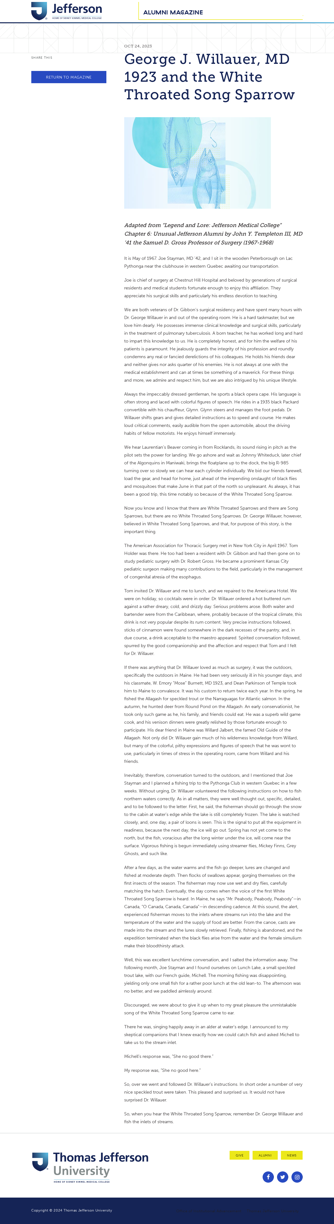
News (292, 1155)
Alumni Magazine (173, 12)
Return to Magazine (69, 77)
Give (240, 1155)
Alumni (265, 1155)
